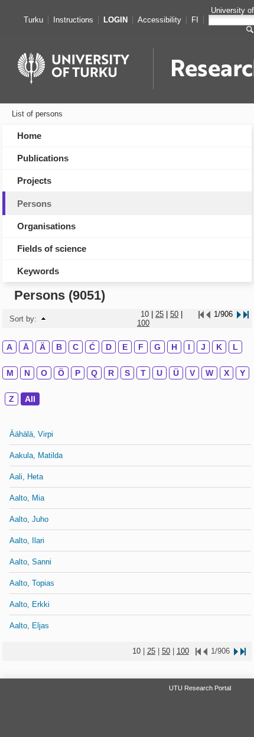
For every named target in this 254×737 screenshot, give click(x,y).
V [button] (192, 373)
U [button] (159, 373)
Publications (43, 158)
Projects (34, 181)
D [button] (109, 347)
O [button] (44, 373)
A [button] (9, 347)
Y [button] (242, 373)
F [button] (141, 347)
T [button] (143, 373)
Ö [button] (61, 373)
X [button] (226, 373)
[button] (43, 318)
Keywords (38, 271)
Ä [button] (42, 347)
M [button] (10, 373)
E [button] (125, 347)
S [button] (127, 373)
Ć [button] (92, 347)
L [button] (235, 347)
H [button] (174, 347)
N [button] (27, 373)
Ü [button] (176, 373)
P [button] (77, 373)
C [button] (76, 347)
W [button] (209, 373)
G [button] (157, 347)
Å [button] (26, 347)
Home (29, 136)
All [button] (30, 399)
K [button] (219, 347)
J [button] (203, 347)
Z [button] (11, 399)
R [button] (111, 373)
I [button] (189, 347)
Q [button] (94, 373)
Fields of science (51, 248)
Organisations (46, 226)
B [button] (59, 347)
